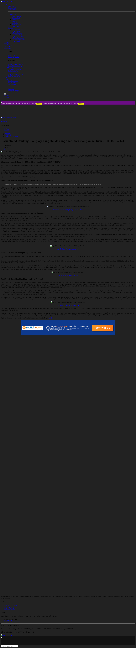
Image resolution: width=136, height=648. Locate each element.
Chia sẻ (6, 128)
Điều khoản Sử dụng (10, 605)
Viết (2, 100)
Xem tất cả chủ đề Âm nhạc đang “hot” (68, 249)
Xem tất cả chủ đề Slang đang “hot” (68, 275)
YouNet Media (4, 121)
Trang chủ (7, 133)
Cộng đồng (7, 135)
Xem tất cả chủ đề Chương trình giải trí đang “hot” (68, 210)
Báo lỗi (6, 130)
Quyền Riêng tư (9, 607)
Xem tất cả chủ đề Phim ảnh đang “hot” (68, 305)
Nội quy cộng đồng (10, 609)
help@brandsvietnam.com (12, 621)
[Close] (1, 102)
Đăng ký (7, 97)
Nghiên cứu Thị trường (11, 136)
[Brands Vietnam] (6, 1)
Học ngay (39, 103)
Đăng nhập (7, 95)
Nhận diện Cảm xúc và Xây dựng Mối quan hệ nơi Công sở (21, 103)
